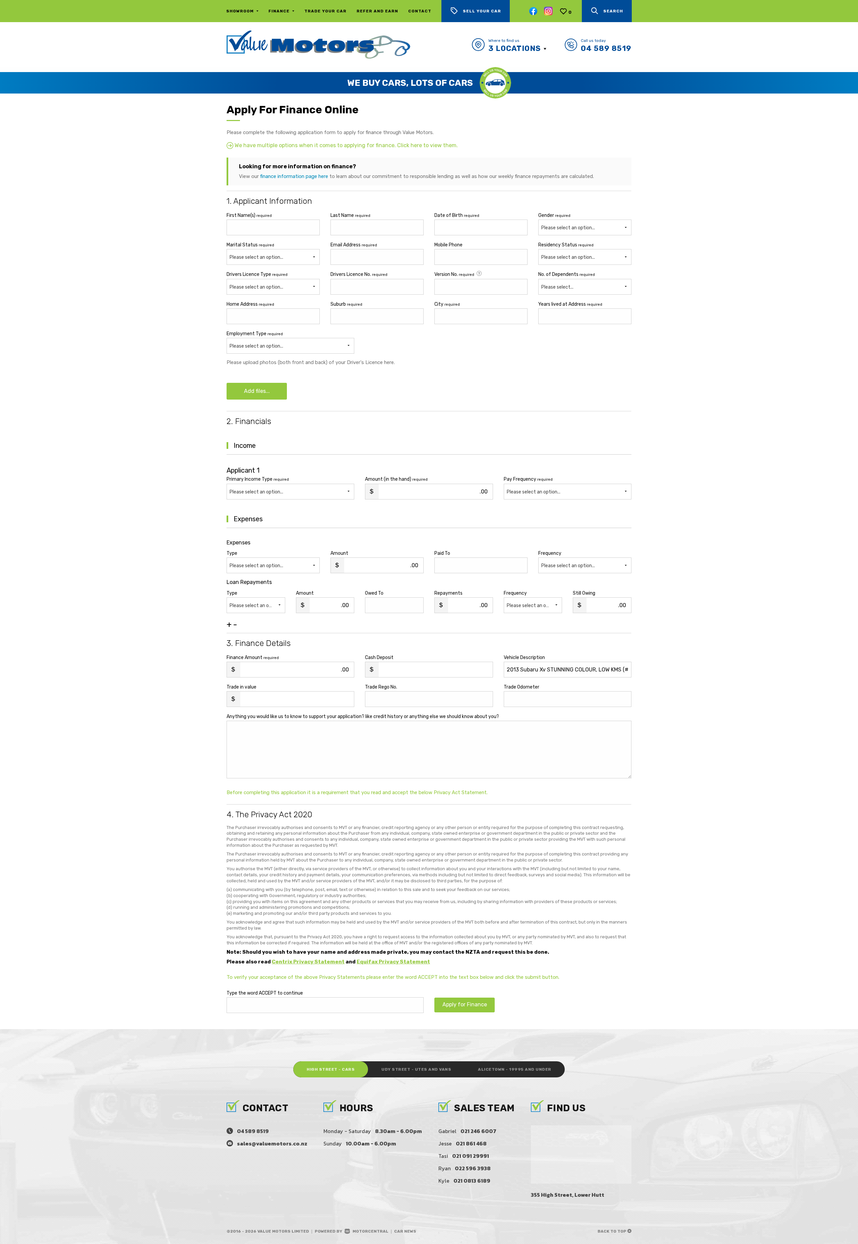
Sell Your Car (482, 11)
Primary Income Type (258, 479)
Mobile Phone (448, 245)
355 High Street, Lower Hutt (567, 1195)
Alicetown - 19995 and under (514, 1069)
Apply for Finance (464, 1004)
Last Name (350, 215)
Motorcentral (370, 1231)
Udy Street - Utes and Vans (416, 1069)
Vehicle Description (524, 657)
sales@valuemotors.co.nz (272, 1143)
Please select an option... (256, 257)
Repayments (448, 593)
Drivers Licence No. (358, 274)
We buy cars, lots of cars (410, 83)
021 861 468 (471, 1143)
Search (613, 11)
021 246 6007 (478, 1131)
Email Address (353, 245)
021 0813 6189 (471, 1181)
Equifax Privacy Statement (393, 962)
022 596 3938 (473, 1168)
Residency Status (566, 245)
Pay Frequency (528, 479)
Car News (405, 1231)
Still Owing (584, 593)
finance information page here (294, 176)
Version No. (454, 274)
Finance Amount (253, 657)
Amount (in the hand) (396, 479)
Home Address (250, 304)
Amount (339, 553)
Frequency (549, 553)
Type (232, 553)
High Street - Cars (331, 1069)
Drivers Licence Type (257, 274)
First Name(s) (249, 215)
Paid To (442, 553)
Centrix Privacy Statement (308, 962)
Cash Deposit (379, 657)
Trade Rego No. (381, 687)
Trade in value (241, 687)
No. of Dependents (566, 274)
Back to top (612, 1231)
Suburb (346, 304)
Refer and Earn (377, 11)
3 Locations (514, 48)
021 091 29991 (470, 1156)
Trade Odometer (521, 687)
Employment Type (255, 340)
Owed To (374, 593)
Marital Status (250, 245)
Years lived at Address (570, 304)
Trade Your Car (325, 11)
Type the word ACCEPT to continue (265, 993)
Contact (419, 11)
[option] (429, 83)
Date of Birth (456, 215)
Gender (554, 215)
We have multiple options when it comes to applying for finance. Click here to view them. (345, 145)
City (447, 304)
